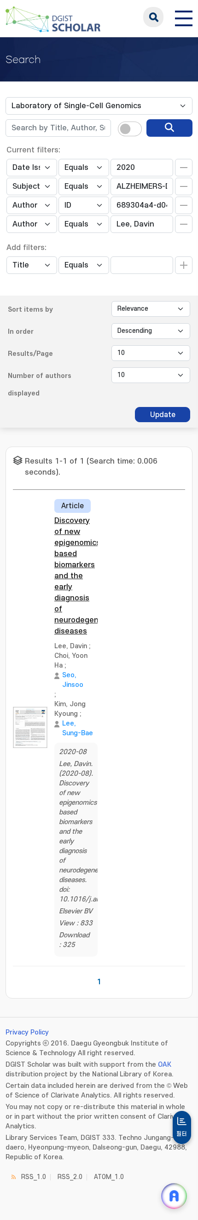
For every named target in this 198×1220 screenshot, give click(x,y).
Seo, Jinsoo (72, 680)
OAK (164, 1065)
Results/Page (30, 354)
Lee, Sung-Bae (77, 728)
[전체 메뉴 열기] (183, 17)
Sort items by (30, 310)
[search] (169, 128)
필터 (181, 1134)
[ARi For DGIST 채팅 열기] (174, 1196)
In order (21, 332)
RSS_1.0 (33, 1177)
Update (162, 415)
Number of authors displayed (39, 384)
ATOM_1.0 (109, 1177)
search (153, 17)
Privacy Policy (27, 1032)
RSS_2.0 (70, 1177)
